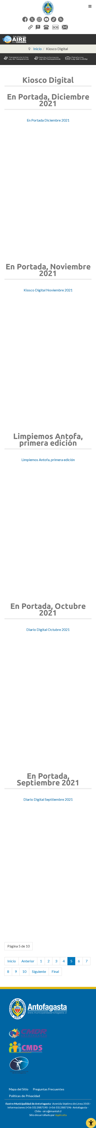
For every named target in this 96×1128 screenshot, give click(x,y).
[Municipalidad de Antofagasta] (48, 8)
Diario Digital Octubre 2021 (48, 629)
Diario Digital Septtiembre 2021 (48, 799)
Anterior (27, 961)
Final (55, 971)
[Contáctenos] (64, 26)
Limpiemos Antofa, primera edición (48, 459)
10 (24, 971)
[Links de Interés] (30, 26)
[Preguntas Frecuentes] (38, 26)
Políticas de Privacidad (24, 1096)
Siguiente (39, 971)
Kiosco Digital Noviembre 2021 (48, 290)
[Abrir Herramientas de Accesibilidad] (91, 1123)
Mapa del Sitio (18, 1089)
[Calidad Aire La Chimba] (14, 39)
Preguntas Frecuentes (48, 1089)
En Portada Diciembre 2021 (48, 120)
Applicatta (61, 1115)
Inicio (11, 961)
